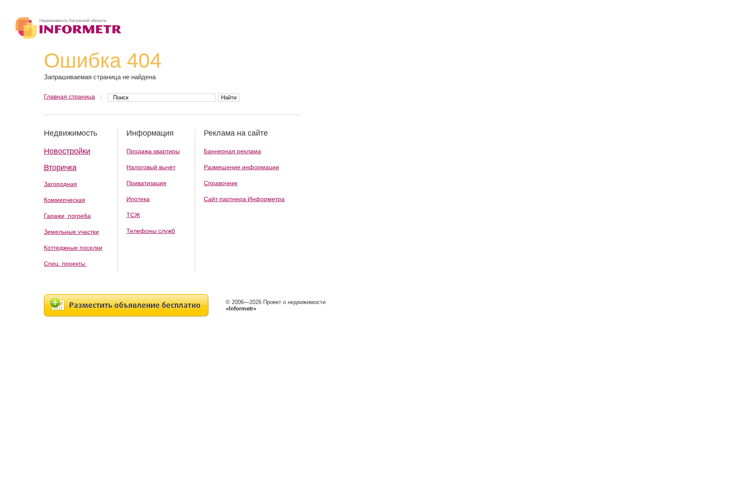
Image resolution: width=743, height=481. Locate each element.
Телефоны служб (150, 230)
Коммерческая (64, 199)
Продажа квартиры (153, 151)
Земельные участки (71, 231)
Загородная (60, 183)
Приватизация (146, 183)
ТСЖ (133, 214)
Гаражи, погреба (67, 215)
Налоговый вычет (150, 167)
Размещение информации (241, 167)
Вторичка (60, 167)
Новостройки (67, 151)
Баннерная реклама (232, 151)
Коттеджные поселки (73, 247)
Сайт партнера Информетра (244, 199)
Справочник (220, 183)
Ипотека (138, 199)
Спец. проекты (65, 263)
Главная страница (69, 96)
